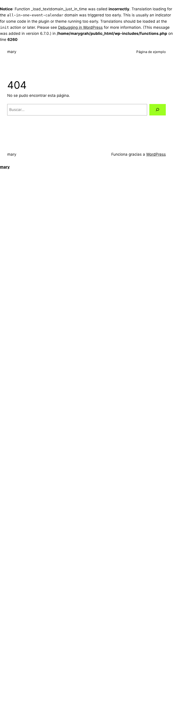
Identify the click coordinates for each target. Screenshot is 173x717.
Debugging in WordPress (80, 27)
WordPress (156, 154)
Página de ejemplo (151, 52)
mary (11, 51)
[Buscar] (157, 109)
